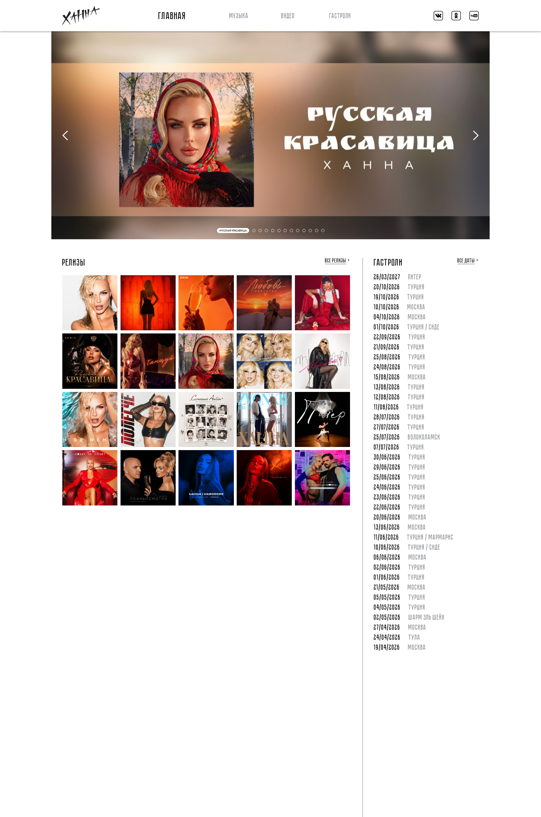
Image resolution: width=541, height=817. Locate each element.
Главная (172, 16)
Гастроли (340, 16)
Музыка (239, 16)
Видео (288, 16)
